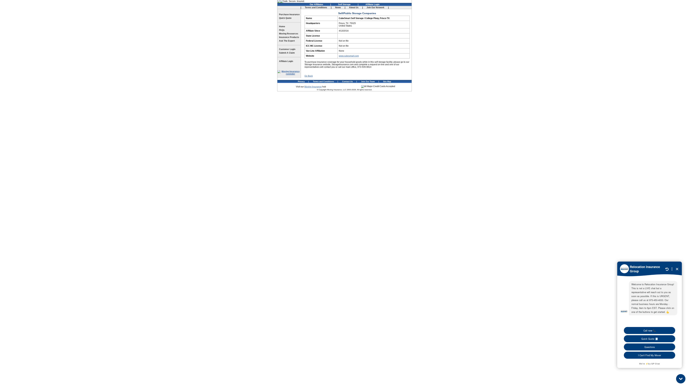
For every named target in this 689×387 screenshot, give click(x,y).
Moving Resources (288, 33)
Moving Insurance (313, 86)
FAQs (282, 30)
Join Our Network (375, 7)
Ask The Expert (287, 41)
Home (282, 26)
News (338, 7)
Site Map (387, 81)
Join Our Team (368, 81)
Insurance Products (289, 37)
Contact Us (347, 81)
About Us (353, 7)
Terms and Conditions (316, 7)
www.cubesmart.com (349, 56)
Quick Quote (285, 18)
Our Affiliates (316, 4)
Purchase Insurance (289, 14)
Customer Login (287, 49)
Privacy (301, 81)
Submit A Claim (287, 53)
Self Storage (344, 4)
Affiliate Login (372, 4)
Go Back (308, 76)
